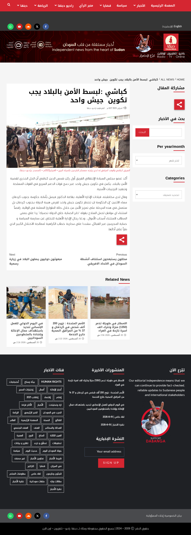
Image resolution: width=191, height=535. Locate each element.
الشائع (58, 420)
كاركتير (31, 466)
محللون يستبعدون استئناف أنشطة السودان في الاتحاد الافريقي (103, 259)
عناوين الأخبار (37, 458)
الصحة (46, 420)
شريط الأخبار (55, 458)
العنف (37, 428)
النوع (31, 435)
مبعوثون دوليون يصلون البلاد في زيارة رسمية (35, 259)
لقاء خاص (36, 474)
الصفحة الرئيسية (163, 5)
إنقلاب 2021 (32, 397)
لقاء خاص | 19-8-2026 (113, 417)
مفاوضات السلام (18, 474)
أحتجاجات (14, 382)
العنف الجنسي (21, 428)
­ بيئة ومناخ (30, 382)
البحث (142, 132)
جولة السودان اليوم (52, 451)
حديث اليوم (31, 451)
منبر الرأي (86, 5)
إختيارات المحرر (26, 390)
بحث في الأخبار (171, 118)
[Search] (9, 4)
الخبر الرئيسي (30, 412)
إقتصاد (47, 397)
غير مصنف (19, 458)
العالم (12, 420)
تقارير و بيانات (21, 443)
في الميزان (56, 466)
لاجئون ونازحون (54, 474)
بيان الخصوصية (173, 515)
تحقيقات (57, 443)
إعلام (59, 397)
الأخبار (141, 6)
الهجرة (20, 435)
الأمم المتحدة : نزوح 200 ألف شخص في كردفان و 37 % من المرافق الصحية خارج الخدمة (68, 329)
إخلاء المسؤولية (155, 515)
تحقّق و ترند (40, 443)
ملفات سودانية (37, 481)
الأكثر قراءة (27, 405)
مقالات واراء (56, 481)
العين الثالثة (56, 435)
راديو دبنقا (65, 6)
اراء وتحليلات (55, 405)
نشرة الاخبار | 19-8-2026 (112, 425)
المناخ (41, 435)
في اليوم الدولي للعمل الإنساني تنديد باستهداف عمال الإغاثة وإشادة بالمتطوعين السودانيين (27, 330)
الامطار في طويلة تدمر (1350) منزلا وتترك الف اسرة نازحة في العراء (111, 327)
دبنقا (24, 6)
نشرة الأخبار (18, 481)
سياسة (122, 5)
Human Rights (51, 382)
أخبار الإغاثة (56, 390)
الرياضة (42, 6)
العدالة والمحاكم (53, 428)
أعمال (41, 390)
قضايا (107, 6)
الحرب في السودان (52, 412)
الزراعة (15, 412)
